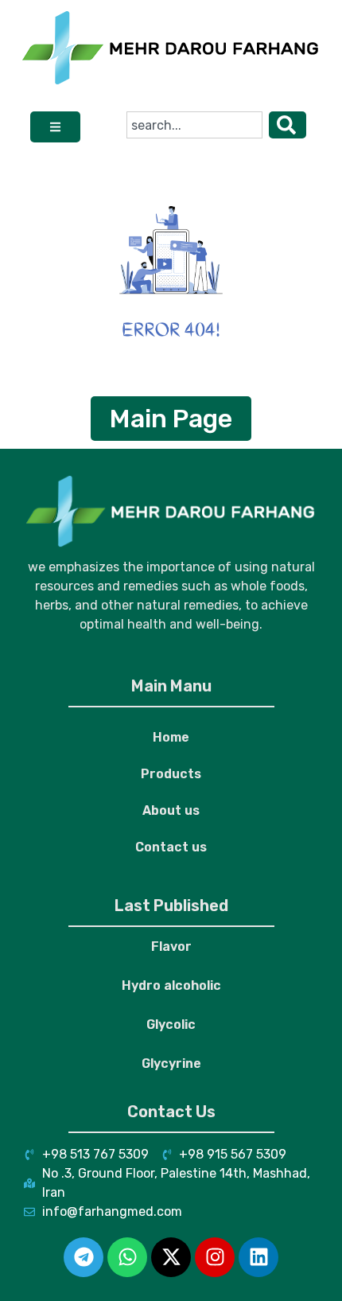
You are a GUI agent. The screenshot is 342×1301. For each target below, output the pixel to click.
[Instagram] (215, 1257)
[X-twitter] (171, 1257)
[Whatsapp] (127, 1257)
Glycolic (171, 1024)
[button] (55, 126)
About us (171, 810)
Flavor (171, 946)
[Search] (287, 124)
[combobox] (194, 124)
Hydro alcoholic (171, 985)
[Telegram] (83, 1257)
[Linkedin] (258, 1257)
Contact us (171, 847)
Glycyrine (171, 1063)
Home (171, 737)
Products (171, 773)
